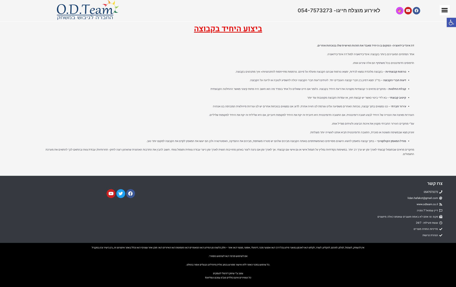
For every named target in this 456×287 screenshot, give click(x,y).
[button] (445, 10)
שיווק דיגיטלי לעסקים (224, 273)
